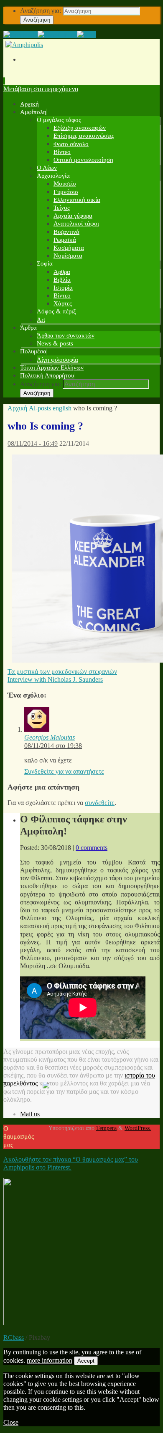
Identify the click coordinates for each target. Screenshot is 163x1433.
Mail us (30, 1114)
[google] (57, 34)
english (62, 408)
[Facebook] (20, 34)
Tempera (106, 1128)
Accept (85, 1361)
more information (49, 1360)
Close (10, 1422)
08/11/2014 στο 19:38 (53, 745)
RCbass (13, 1337)
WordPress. (138, 1128)
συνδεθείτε (100, 802)
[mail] (86, 34)
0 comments (91, 847)
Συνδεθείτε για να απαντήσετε (64, 771)
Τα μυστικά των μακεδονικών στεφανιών (62, 671)
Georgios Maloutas (49, 737)
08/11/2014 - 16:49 (33, 443)
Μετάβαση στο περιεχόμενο (40, 88)
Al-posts (40, 408)
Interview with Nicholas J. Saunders (55, 679)
